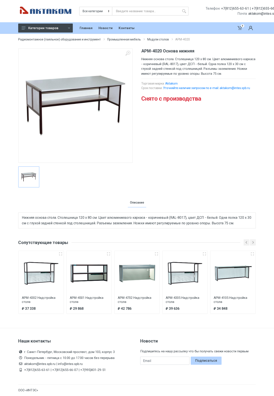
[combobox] (146, 11)
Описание (137, 202)
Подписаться (206, 361)
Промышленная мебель (124, 39)
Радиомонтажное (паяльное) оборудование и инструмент (59, 39)
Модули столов (158, 39)
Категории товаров (43, 28)
